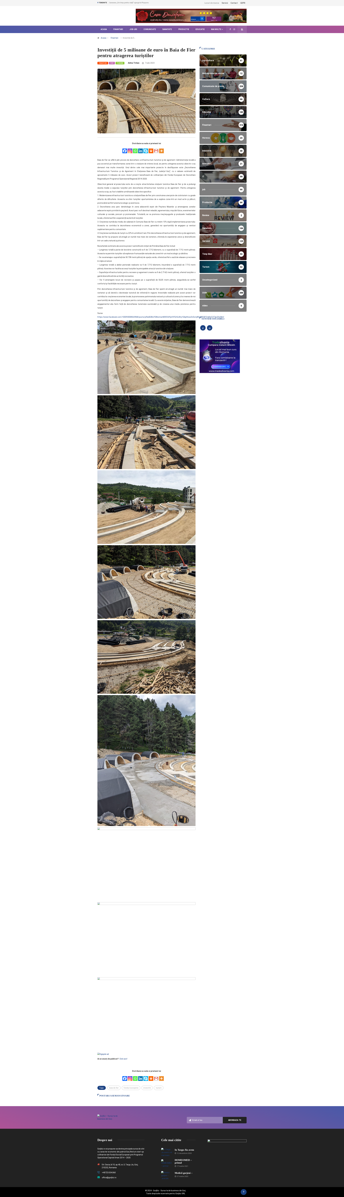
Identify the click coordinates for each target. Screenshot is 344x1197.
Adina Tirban (133, 63)
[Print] (151, 149)
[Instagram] (130, 149)
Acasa (104, 29)
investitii (147, 1088)
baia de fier (114, 1088)
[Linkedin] (140, 149)
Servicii (225, 3)
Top (112, 63)
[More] (161, 149)
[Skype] (145, 149)
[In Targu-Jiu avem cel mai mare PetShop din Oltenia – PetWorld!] (166, 1152)
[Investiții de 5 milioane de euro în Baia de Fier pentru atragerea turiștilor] (230, 29)
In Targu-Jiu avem (184, 1149)
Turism (120, 63)
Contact (234, 3)
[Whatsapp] (135, 149)
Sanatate (167, 29)
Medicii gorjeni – (183, 1173)
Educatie (200, 29)
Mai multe (216, 29)
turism (159, 1088)
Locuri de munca (212, 3)
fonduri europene (131, 1088)
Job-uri (133, 29)
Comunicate (150, 29)
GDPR (242, 3)
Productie (183, 29)
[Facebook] (124, 149)
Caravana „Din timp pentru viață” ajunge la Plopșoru (129, 3)
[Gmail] (156, 149)
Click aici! (123, 1059)
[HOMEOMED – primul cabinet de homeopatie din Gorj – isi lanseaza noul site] (166, 1163)
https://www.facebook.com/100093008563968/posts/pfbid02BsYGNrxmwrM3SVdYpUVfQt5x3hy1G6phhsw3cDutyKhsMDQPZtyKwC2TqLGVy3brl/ (161, 317)
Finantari (118, 29)
